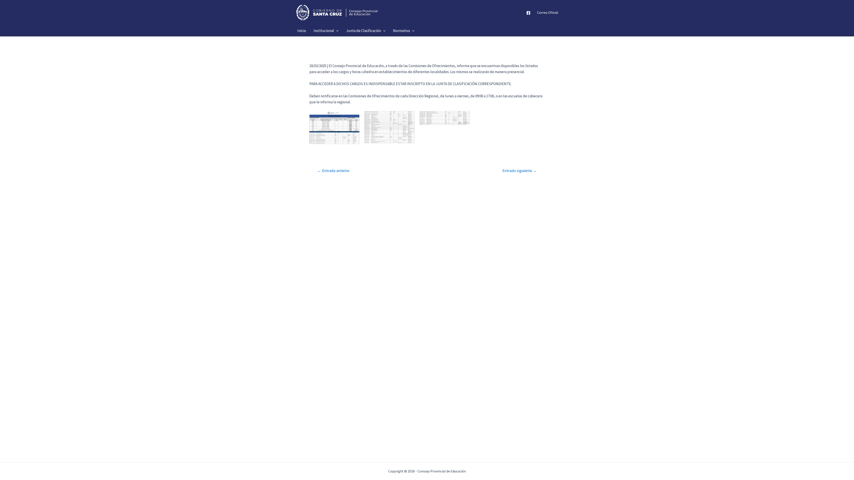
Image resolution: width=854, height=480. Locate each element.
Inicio (301, 30)
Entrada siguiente (519, 171)
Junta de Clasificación (363, 30)
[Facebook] (528, 13)
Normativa (401, 30)
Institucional (324, 30)
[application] (336, 30)
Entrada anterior (333, 171)
